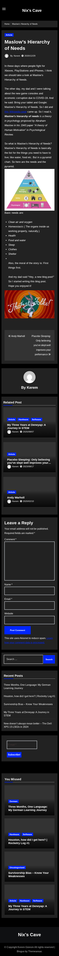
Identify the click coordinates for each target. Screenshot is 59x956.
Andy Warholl (16, 497)
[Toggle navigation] (4, 9)
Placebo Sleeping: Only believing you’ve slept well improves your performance (28, 463)
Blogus (20, 951)
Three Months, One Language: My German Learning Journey (28, 808)
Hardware (23, 419)
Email (8, 599)
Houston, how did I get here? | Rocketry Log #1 (29, 696)
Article (9, 35)
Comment (10, 539)
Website (8, 613)
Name (8, 584)
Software (36, 419)
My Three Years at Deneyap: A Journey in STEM (26, 426)
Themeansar (35, 951)
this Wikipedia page (16, 111)
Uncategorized (17, 867)
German (14, 801)
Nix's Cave (32, 10)
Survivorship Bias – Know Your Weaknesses (28, 704)
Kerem (17, 56)
